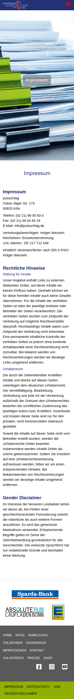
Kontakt (37, 650)
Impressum (13, 686)
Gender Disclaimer (20, 693)
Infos (20, 635)
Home (7, 635)
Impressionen (14, 650)
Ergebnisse (36, 642)
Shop (47, 658)
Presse (33, 658)
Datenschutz (38, 686)
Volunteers (13, 658)
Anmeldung (38, 635)
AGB (57, 686)
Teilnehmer (13, 642)
